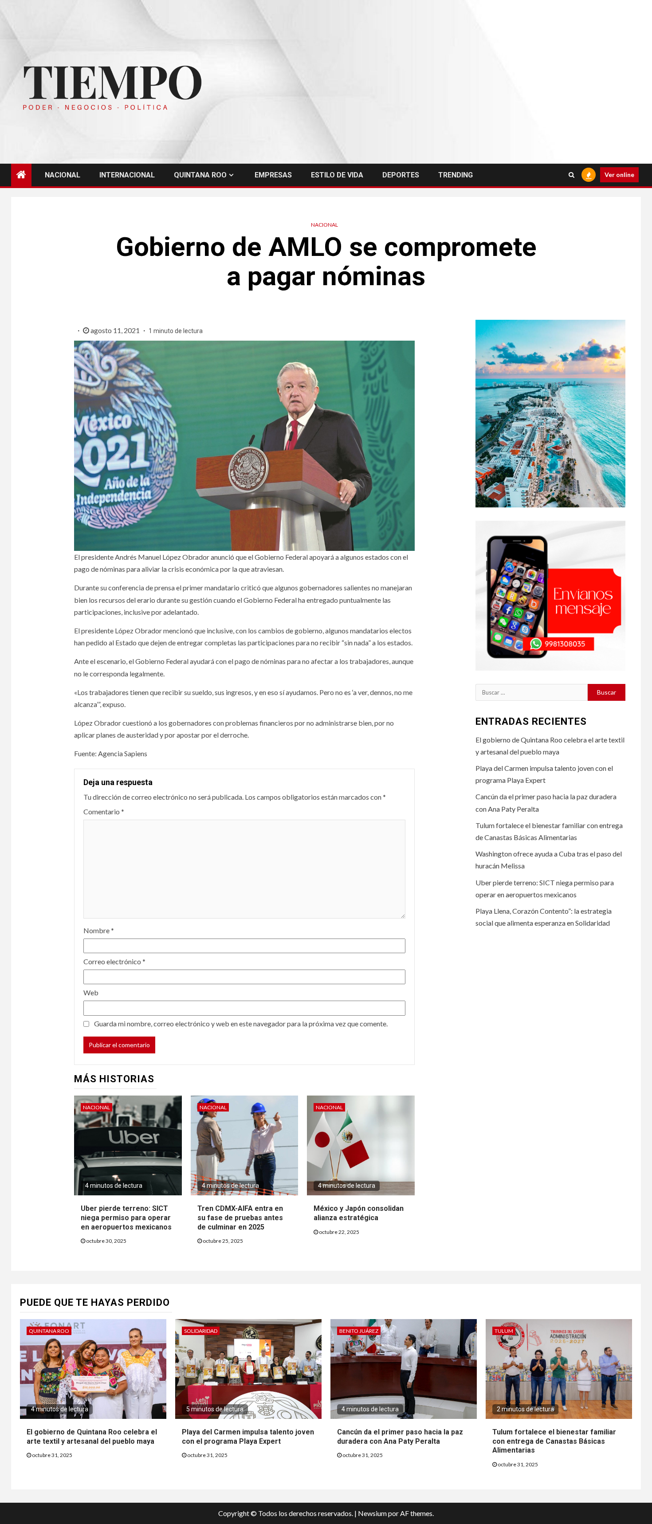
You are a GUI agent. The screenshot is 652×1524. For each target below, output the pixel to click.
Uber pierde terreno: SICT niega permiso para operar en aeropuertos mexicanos (126, 1217)
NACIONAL (62, 175)
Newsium (372, 1513)
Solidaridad (200, 1331)
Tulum (504, 1331)
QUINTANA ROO (200, 175)
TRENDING (455, 175)
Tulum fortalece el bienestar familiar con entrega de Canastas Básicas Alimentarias (554, 1441)
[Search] (571, 174)
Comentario (103, 811)
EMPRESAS (273, 175)
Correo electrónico (114, 961)
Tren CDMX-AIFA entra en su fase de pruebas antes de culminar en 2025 (240, 1217)
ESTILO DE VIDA (337, 175)
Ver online (619, 174)
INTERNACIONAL (127, 175)
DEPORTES (400, 175)
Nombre (98, 930)
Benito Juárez (358, 1331)
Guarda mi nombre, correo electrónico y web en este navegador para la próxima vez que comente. (241, 1023)
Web (90, 992)
